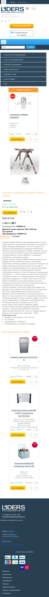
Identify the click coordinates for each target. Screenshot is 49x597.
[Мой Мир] (13, 223)
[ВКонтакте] (6, 223)
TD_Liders (10, 531)
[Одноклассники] (10, 223)
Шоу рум (6, 584)
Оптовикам (7, 593)
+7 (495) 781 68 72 (6, 545)
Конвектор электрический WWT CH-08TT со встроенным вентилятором (24, 413)
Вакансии (6, 571)
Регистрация (22, 2)
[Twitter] (8, 223)
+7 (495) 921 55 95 (18, 545)
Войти (13, 2)
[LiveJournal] (15, 223)
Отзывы (16, 236)
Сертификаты (7, 581)
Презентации (7, 577)
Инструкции (7, 574)
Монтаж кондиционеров (11, 590)
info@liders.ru (12, 534)
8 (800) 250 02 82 (5, 539)
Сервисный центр (9, 587)
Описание (5, 236)
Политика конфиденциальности (13, 517)
